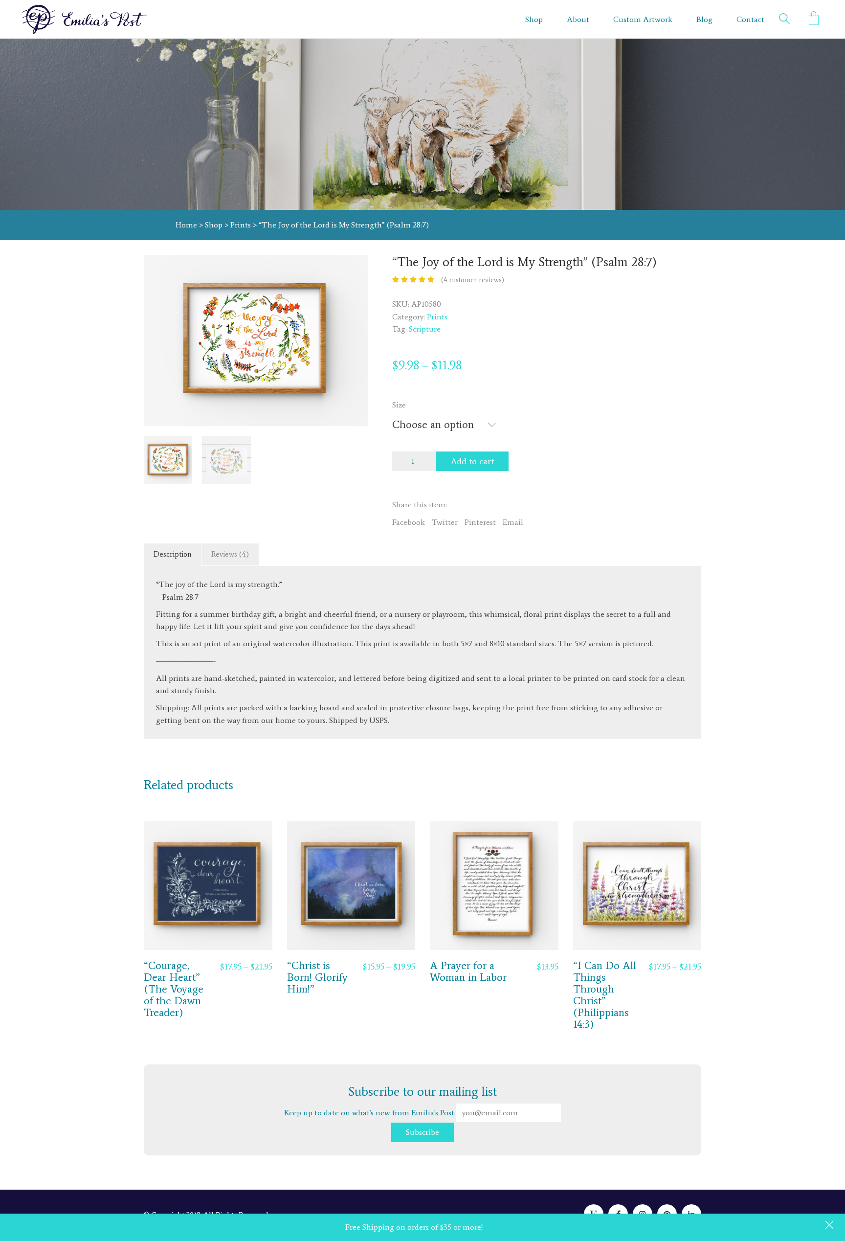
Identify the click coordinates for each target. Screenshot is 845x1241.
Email (513, 522)
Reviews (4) (230, 554)
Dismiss (830, 1226)
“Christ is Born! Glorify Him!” (317, 977)
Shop (213, 224)
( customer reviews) (472, 280)
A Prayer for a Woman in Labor (468, 971)
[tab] (172, 554)
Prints (240, 224)
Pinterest (480, 522)
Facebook (408, 522)
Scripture (425, 329)
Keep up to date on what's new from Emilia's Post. (390, 1100)
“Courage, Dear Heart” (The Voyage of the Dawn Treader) (173, 989)
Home (186, 224)
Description (172, 554)
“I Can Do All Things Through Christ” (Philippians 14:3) (604, 995)
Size (399, 404)
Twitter (445, 522)
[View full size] (156, 270)
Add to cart (472, 461)
